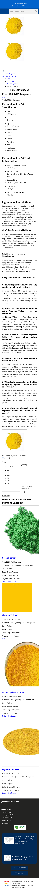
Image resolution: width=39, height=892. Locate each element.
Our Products (7, 818)
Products (10, 81)
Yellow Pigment (12, 84)
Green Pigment (9, 558)
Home (9, 79)
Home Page (7, 812)
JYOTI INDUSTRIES (21, 4)
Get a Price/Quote (9, 98)
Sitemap (6, 823)
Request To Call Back (9, 76)
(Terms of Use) (16, 883)
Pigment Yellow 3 (10, 615)
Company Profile (8, 815)
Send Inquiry (10, 74)
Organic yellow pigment (13, 692)
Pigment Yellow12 (10, 769)
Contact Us (7, 821)
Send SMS (21, 873)
